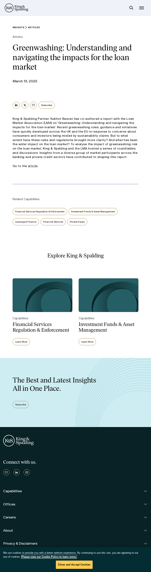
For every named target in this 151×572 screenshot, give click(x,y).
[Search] (131, 8)
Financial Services (53, 221)
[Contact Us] (6, 472)
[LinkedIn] (16, 472)
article (33, 166)
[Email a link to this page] (33, 105)
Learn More (21, 341)
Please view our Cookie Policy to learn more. (49, 556)
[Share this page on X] (24, 105)
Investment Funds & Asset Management (93, 211)
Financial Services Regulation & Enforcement (39, 211)
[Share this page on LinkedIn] (16, 105)
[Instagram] (27, 472)
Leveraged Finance (25, 221)
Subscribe (46, 105)
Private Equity (77, 221)
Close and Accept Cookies (74, 564)
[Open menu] (141, 8)
